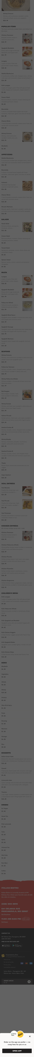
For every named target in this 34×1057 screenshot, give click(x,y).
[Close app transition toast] (30, 1036)
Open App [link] (17, 1051)
